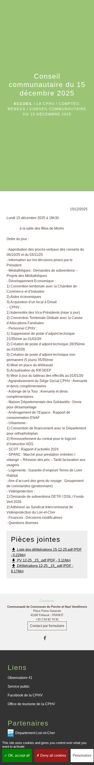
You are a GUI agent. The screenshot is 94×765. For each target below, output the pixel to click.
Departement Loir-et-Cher (35, 733)
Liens (17, 667)
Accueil (23, 104)
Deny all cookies (52, 755)
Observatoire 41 (20, 678)
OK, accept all (18, 755)
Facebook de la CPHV (25, 695)
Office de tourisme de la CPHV (31, 704)
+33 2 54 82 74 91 (47, 619)
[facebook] (47, 638)
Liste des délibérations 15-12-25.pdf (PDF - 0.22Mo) (46, 552)
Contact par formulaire (47, 626)
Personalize (82, 755)
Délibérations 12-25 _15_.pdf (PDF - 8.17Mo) (42, 568)
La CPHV (46, 104)
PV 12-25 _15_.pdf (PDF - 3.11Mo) (41, 560)
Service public (19, 686)
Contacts (47, 600)
